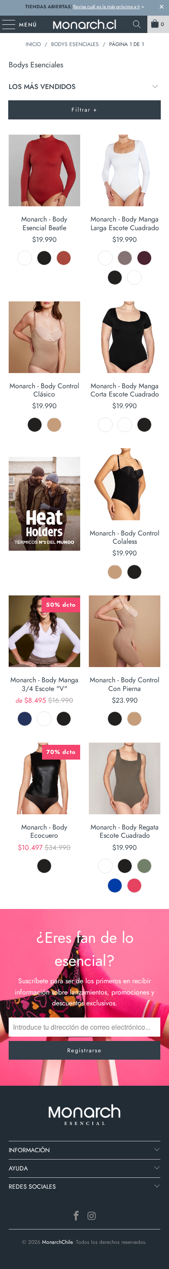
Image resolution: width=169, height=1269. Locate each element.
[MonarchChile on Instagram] (91, 1217)
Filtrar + (85, 110)
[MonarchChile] (84, 24)
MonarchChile (57, 1242)
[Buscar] (137, 24)
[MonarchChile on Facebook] (76, 1217)
